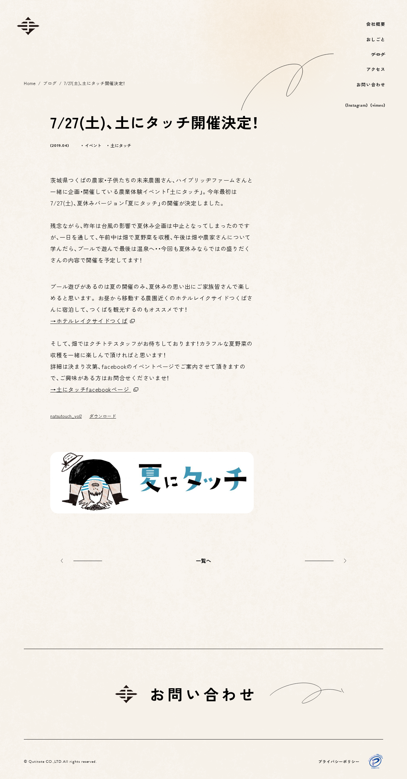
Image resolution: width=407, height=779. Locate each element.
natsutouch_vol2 (66, 416)
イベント (93, 145)
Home (30, 83)
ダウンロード (102, 416)
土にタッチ (120, 145)
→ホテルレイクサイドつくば (89, 321)
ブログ (50, 83)
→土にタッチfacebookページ (90, 389)
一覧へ (203, 560)
